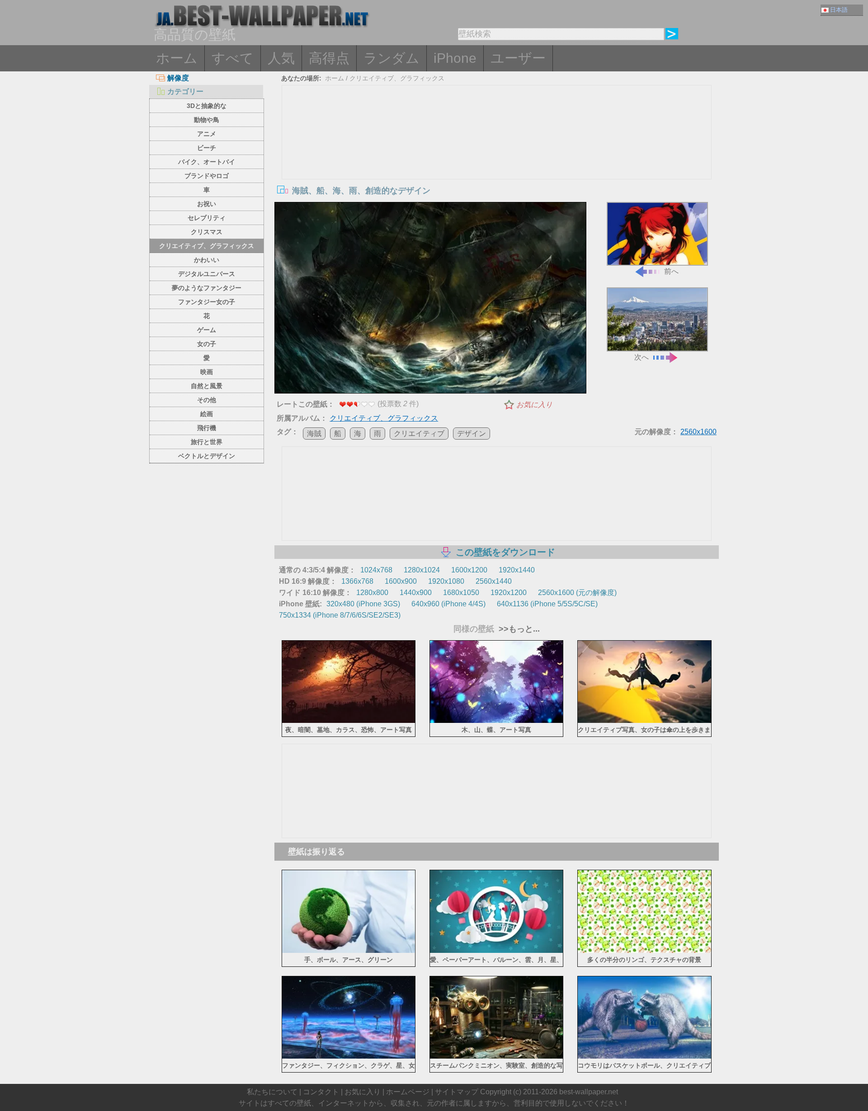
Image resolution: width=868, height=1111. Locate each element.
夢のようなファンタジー (206, 287)
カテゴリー (185, 91)
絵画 (206, 413)
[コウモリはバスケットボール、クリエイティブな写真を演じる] (644, 1057)
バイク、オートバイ (206, 161)
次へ (641, 357)
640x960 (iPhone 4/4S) (448, 604)
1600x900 (401, 581)
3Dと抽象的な (206, 105)
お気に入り (534, 404)
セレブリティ (207, 217)
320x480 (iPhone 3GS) (363, 604)
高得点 (329, 58)
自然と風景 (206, 385)
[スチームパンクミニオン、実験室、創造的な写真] (496, 1057)
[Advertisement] (497, 153)
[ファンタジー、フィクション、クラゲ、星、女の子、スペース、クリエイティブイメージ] (348, 1057)
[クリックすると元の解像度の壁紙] (430, 299)
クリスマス (206, 231)
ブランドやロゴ (206, 175)
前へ (671, 271)
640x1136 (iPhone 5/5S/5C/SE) (547, 604)
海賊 (314, 433)
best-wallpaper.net (588, 1092)
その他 (206, 399)
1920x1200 (509, 592)
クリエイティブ (419, 433)
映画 (206, 371)
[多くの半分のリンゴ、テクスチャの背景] (644, 951)
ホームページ (407, 1092)
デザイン (471, 433)
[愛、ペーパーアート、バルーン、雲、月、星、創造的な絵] (496, 951)
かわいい (206, 259)
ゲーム (206, 329)
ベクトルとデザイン (206, 455)
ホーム (177, 58)
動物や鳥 (206, 119)
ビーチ (206, 147)
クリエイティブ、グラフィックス (206, 245)
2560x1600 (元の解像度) (577, 592)
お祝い (206, 203)
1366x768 (357, 581)
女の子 (206, 343)
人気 (281, 58)
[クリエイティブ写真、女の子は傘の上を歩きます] (644, 721)
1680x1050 (461, 592)
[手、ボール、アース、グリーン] (348, 951)
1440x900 (416, 592)
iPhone (455, 58)
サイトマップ (456, 1092)
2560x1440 (494, 581)
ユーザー (518, 58)
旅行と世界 (206, 441)
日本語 (839, 9)
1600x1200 (469, 570)
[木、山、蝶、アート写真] (496, 721)
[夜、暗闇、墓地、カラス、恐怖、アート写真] (348, 721)
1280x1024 (422, 570)
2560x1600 (698, 432)
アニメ (206, 133)
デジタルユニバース (206, 273)
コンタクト (321, 1092)
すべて (233, 58)
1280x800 (372, 592)
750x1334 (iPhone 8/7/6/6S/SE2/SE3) (340, 615)
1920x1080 (446, 581)
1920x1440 (517, 570)
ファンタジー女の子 (206, 301)
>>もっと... (518, 628)
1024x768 (376, 570)
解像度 (178, 78)
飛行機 (206, 427)
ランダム (391, 58)
